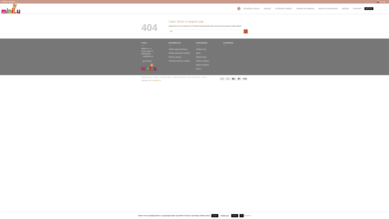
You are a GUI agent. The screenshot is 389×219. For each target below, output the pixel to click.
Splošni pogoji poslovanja (178, 49)
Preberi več (225, 215)
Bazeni (345, 9)
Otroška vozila (251, 9)
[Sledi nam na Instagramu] (19, 1)
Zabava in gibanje (305, 9)
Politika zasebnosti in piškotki (179, 53)
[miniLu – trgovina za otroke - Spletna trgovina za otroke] (12, 9)
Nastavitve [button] (247, 215)
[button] (238, 8)
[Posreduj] (246, 31)
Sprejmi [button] (215, 215)
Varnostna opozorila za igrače (179, 61)
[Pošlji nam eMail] (21, 1)
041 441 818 (147, 61)
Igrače (267, 9)
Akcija (369, 9)
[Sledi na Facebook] (17, 1)
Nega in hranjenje (328, 9)
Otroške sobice (283, 9)
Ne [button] (241, 215)
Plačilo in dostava (175, 57)
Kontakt (357, 9)
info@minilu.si (148, 56)
